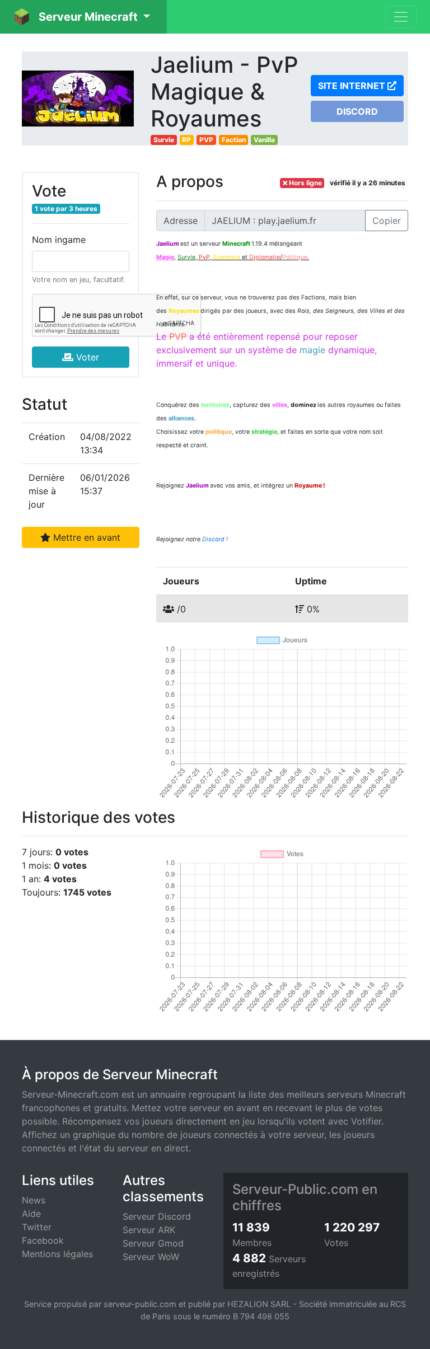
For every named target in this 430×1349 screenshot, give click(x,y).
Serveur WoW (151, 1256)
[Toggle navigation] (401, 17)
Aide (31, 1213)
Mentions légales (57, 1253)
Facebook (43, 1240)
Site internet (352, 85)
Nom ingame (59, 239)
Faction (234, 139)
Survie (163, 139)
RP (186, 139)
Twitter (37, 1227)
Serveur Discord (157, 1216)
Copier (386, 220)
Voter (86, 357)
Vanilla (264, 139)
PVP (206, 139)
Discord (357, 111)
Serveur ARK (149, 1229)
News (33, 1200)
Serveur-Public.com (295, 1189)
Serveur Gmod (153, 1243)
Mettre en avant (85, 537)
